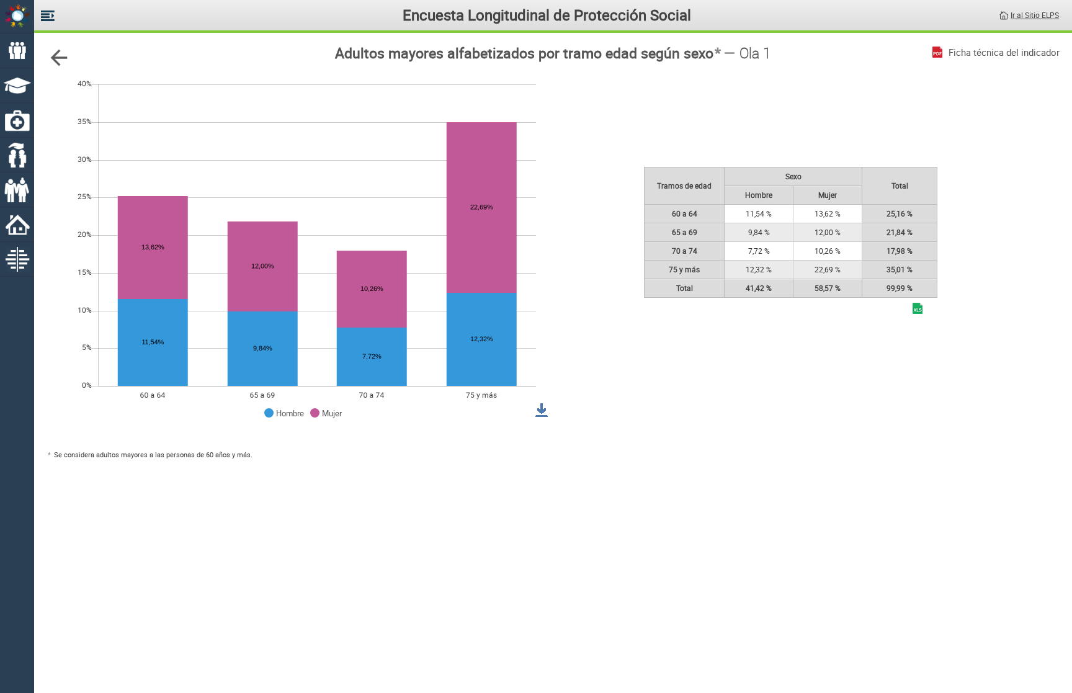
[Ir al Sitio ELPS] (1004, 14)
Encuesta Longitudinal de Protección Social (547, 15)
